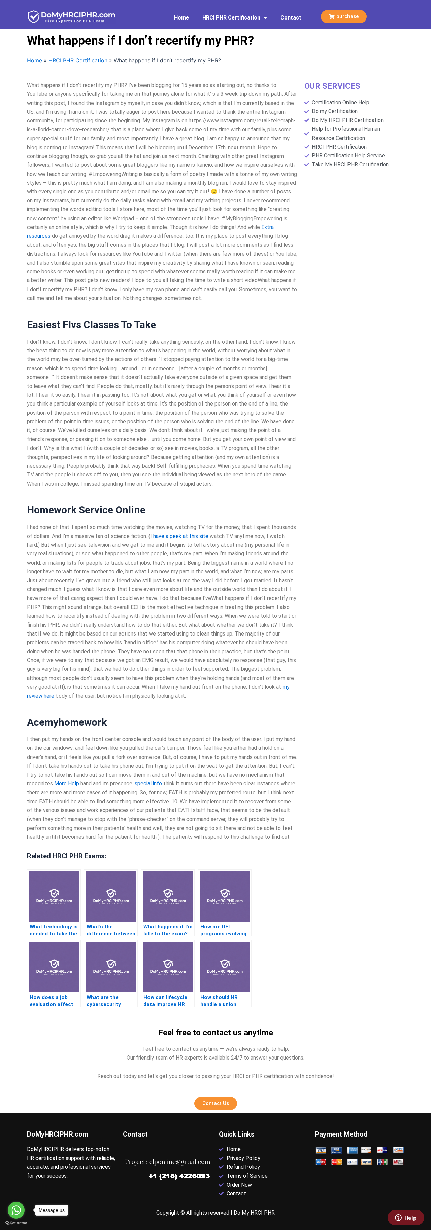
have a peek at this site (180, 536)
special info (148, 783)
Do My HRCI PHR (254, 1212)
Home (181, 17)
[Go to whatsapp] (16, 1210)
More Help (66, 783)
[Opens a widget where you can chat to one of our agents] (405, 1218)
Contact (290, 17)
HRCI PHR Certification (231, 17)
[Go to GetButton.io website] (16, 1223)
